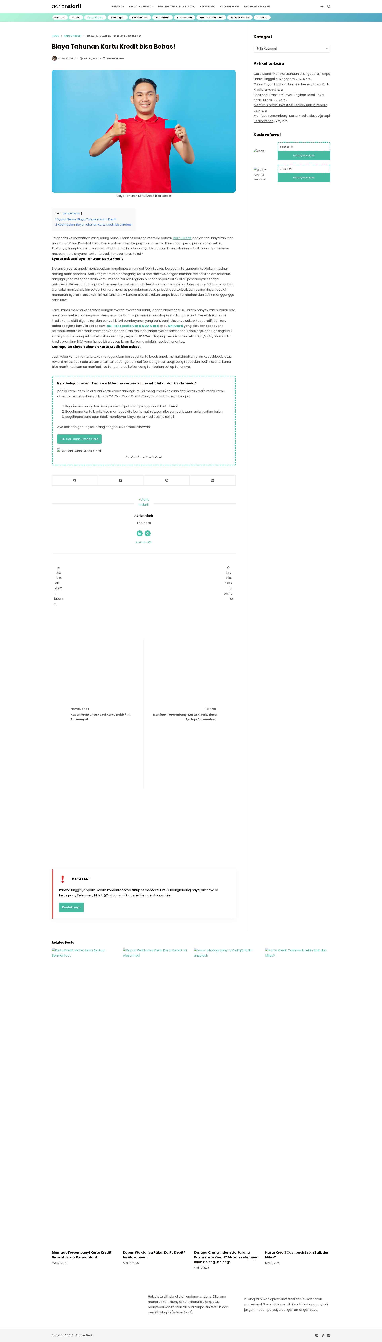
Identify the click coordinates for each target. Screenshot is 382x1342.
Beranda (118, 6)
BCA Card (150, 326)
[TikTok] (322, 1335)
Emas (76, 17)
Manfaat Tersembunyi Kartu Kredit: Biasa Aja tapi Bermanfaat (82, 1255)
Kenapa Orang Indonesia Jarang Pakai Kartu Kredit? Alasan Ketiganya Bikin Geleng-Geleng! (226, 1257)
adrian (66, 6)
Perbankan (163, 17)
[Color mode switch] (321, 6)
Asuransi (59, 17)
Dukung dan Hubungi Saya (176, 6)
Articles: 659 (144, 542)
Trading (262, 17)
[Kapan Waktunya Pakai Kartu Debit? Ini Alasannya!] (155, 1097)
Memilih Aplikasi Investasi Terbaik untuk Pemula (290, 105)
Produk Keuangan (211, 17)
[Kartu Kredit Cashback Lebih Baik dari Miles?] (297, 1097)
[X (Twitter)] (121, 481)
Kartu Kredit (95, 17)
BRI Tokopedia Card (124, 326)
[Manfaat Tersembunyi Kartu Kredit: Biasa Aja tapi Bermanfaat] (84, 1097)
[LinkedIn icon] (140, 533)
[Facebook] (75, 481)
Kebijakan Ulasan (141, 6)
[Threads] (328, 1335)
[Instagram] (316, 1335)
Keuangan (117, 17)
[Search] (328, 6)
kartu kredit (182, 238)
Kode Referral (229, 6)
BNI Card (175, 326)
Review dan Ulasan (257, 6)
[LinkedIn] (213, 481)
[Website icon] (148, 533)
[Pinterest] (167, 481)
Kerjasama (207, 6)
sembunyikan (71, 213)
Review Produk (240, 17)
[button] (286, 147)
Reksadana (184, 17)
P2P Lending (140, 17)
